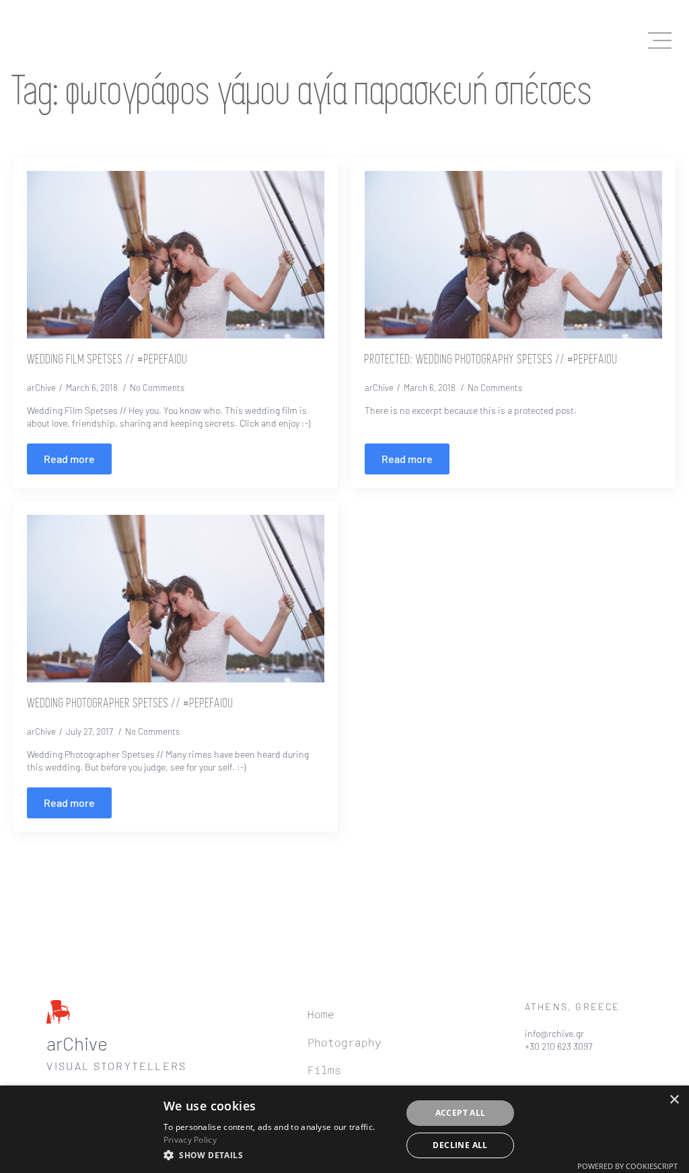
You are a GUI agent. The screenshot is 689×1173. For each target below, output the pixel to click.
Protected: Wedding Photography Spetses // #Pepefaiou (491, 360)
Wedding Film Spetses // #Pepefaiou (107, 360)
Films (324, 1070)
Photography (344, 1042)
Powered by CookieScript (627, 1166)
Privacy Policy (190, 1139)
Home (320, 1014)
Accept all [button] (460, 1112)
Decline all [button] (460, 1145)
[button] (279, 1155)
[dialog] (344, 1129)
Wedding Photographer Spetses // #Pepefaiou (130, 704)
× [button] (674, 1100)
